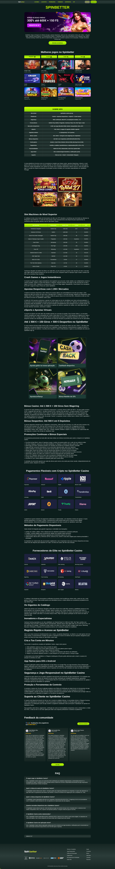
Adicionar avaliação (83, 723)
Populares (31, 56)
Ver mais (57, 764)
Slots (82, 56)
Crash (65, 56)
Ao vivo (48, 56)
